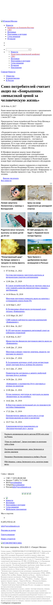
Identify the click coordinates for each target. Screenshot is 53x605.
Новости (9, 25)
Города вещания (8, 534)
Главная (4, 72)
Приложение (16, 67)
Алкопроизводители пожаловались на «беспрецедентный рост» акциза (22, 427)
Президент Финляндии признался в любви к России (25, 457)
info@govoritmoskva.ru (21, 487)
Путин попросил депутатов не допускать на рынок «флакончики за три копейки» (27, 395)
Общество (10, 76)
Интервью (11, 32)
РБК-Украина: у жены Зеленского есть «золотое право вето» (26, 463)
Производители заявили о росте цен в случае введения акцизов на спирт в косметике (25, 417)
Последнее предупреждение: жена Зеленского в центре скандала (24, 450)
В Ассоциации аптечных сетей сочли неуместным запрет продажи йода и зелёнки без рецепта (27, 363)
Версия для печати (11, 178)
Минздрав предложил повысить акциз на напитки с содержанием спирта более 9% (28, 299)
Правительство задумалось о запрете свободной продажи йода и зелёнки (26, 374)
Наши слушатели (8, 539)
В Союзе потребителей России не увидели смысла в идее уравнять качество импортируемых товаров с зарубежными (28, 288)
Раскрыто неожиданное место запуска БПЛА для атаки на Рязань (26, 435)
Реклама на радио (8, 530)
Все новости (6, 180)
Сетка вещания (13, 36)
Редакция (11, 39)
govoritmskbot (16, 482)
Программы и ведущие (17, 34)
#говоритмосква (13, 78)
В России (10, 80)
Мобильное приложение (16, 509)
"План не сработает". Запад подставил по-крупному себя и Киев (25, 443)
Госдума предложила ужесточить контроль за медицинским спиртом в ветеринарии (25, 276)
